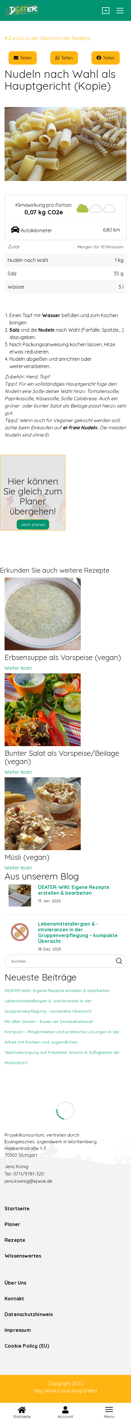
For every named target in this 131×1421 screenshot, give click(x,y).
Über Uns (16, 1283)
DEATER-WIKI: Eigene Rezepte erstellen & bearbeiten (73, 890)
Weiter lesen (18, 668)
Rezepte (15, 1240)
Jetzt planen (32, 524)
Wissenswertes (23, 1256)
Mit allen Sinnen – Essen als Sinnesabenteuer (49, 1021)
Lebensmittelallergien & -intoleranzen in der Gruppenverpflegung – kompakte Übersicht (78, 932)
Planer (12, 1224)
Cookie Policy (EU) (27, 1346)
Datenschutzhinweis (29, 1314)
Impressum (18, 1330)
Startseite (17, 1208)
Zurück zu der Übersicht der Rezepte (48, 38)
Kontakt (14, 1298)
